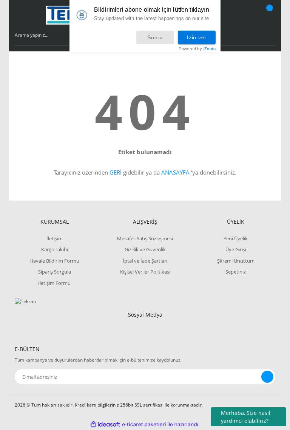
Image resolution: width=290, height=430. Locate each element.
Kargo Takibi (54, 249)
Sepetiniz (235, 271)
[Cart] (268, 15)
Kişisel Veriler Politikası (145, 271)
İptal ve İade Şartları (145, 260)
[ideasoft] (105, 424)
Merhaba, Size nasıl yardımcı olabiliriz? (245, 416)
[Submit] (267, 377)
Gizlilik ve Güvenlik (145, 249)
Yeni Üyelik (236, 238)
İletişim (54, 238)
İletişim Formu (54, 283)
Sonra (155, 37)
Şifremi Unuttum (236, 260)
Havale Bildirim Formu (54, 260)
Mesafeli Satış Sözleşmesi (145, 238)
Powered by (197, 49)
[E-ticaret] (144, 424)
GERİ (116, 172)
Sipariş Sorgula (54, 271)
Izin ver (197, 37)
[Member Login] (243, 15)
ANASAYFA (175, 172)
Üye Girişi (235, 249)
